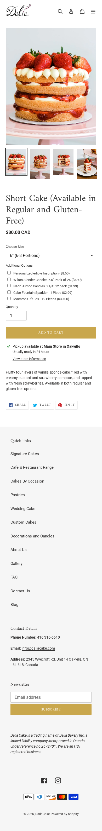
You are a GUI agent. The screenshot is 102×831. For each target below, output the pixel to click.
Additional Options (19, 265)
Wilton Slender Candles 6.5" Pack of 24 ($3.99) (47, 280)
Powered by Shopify (65, 814)
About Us (18, 549)
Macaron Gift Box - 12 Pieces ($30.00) (41, 299)
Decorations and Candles (32, 536)
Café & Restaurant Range (32, 467)
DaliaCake (42, 814)
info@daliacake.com (38, 648)
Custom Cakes (23, 522)
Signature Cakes (24, 453)
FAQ (14, 577)
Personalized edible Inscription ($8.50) (41, 273)
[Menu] (93, 11)
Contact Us (20, 591)
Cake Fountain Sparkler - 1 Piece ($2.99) (42, 293)
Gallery (16, 563)
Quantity (12, 307)
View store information (29, 359)
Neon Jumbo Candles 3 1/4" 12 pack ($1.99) (45, 286)
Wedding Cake (22, 508)
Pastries (17, 494)
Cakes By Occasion (27, 481)
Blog (14, 604)
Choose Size (15, 247)
